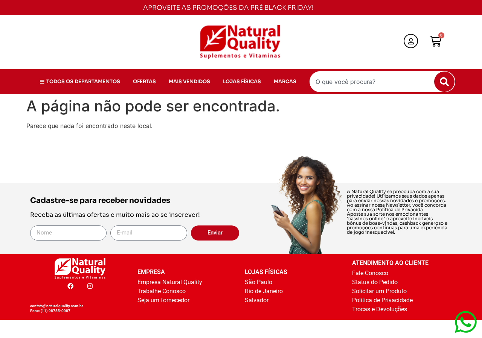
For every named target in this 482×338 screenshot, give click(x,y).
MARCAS (285, 81)
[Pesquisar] (444, 82)
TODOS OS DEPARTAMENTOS (83, 81)
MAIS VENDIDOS (189, 81)
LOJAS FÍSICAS (242, 81)
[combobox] (382, 81)
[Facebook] (70, 286)
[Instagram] (90, 286)
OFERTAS (144, 81)
